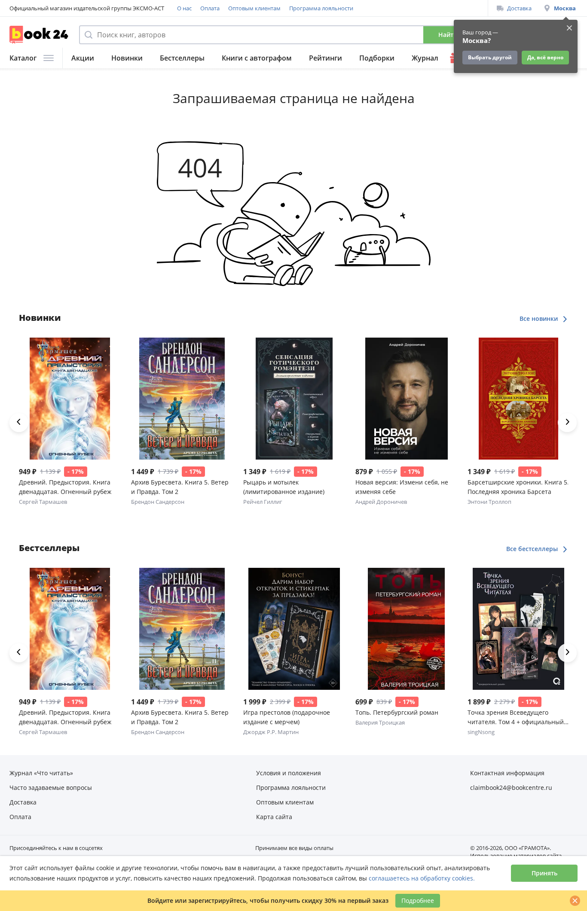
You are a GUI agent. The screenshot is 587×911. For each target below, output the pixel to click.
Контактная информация (507, 773)
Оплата (210, 8)
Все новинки (539, 318)
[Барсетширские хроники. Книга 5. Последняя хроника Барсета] (518, 399)
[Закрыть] (575, 901)
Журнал (425, 58)
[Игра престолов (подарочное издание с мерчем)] (294, 629)
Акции (82, 58)
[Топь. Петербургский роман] (406, 629)
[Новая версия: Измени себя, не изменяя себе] (406, 399)
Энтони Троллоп (489, 502)
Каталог (23, 58)
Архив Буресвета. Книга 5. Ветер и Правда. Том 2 (180, 487)
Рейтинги (325, 58)
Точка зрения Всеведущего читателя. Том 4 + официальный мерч (516, 717)
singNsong (481, 732)
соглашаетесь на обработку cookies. (422, 878)
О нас (184, 8)
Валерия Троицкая (380, 722)
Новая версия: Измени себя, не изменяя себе (401, 487)
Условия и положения (288, 773)
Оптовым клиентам (254, 8)
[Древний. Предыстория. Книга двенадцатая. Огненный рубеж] (70, 399)
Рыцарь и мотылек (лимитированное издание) (283, 487)
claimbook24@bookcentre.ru (511, 787)
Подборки (376, 58)
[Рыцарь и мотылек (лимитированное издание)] (294, 399)
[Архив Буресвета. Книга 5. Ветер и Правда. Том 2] (182, 399)
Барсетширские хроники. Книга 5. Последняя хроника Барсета (518, 487)
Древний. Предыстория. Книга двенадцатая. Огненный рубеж (65, 487)
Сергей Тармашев (43, 502)
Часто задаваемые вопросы (50, 787)
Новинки (127, 58)
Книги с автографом (257, 58)
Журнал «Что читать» (41, 773)
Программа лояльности (321, 8)
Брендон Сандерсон (157, 502)
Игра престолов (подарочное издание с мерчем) (286, 717)
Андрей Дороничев (381, 502)
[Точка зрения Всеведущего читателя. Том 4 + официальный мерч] (518, 629)
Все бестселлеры (532, 549)
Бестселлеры (182, 58)
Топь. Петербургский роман (396, 712)
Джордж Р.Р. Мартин (271, 732)
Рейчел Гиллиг (262, 502)
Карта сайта (274, 817)
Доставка (519, 8)
